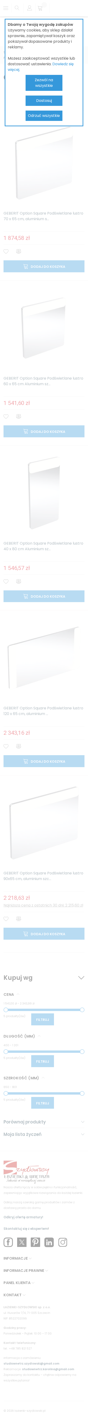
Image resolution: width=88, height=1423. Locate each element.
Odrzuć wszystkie (44, 115)
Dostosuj (44, 100)
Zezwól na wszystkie (44, 82)
